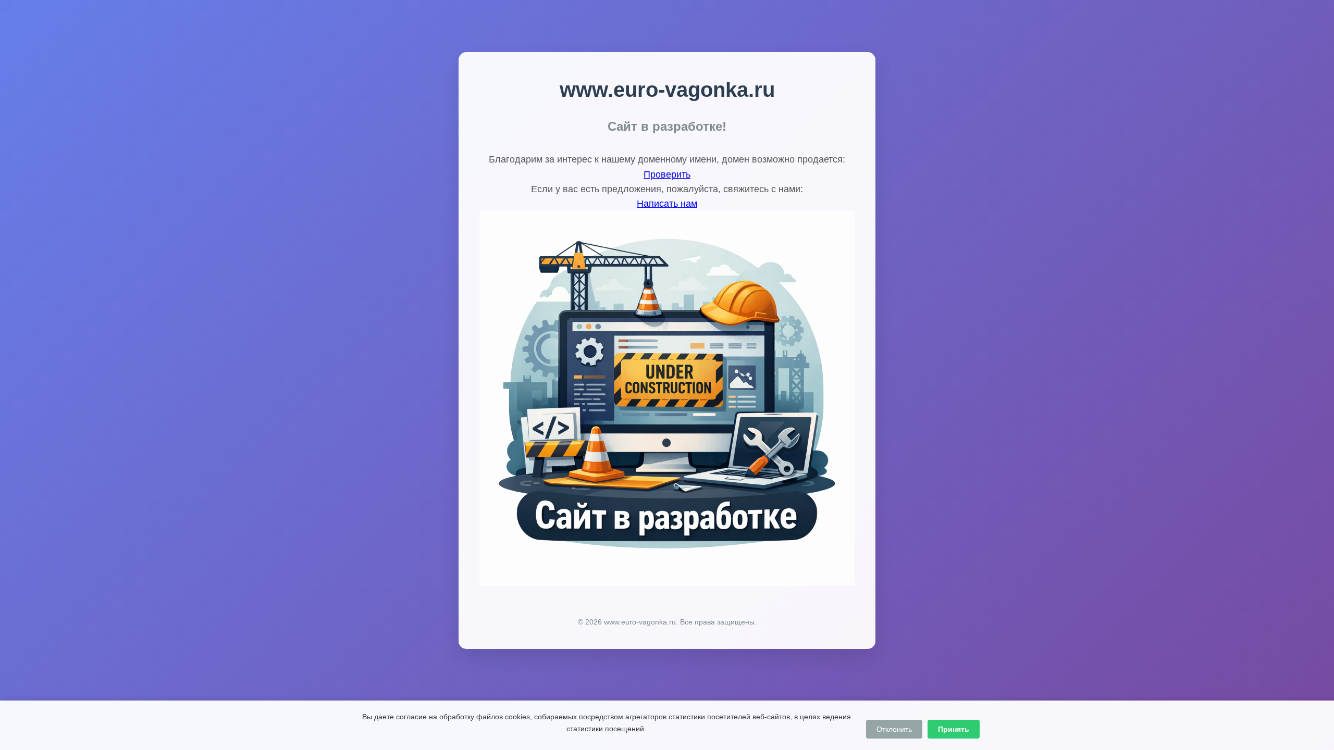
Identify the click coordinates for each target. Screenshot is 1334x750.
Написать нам (667, 203)
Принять (953, 729)
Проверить (667, 174)
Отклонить (894, 729)
